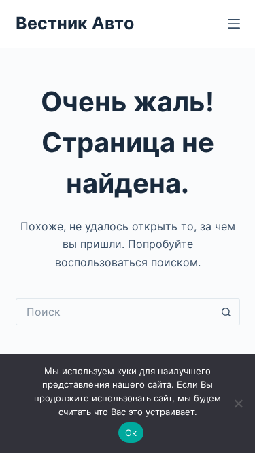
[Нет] (238, 403)
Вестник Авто (75, 23)
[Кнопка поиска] (226, 311)
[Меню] (234, 24)
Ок (131, 432)
